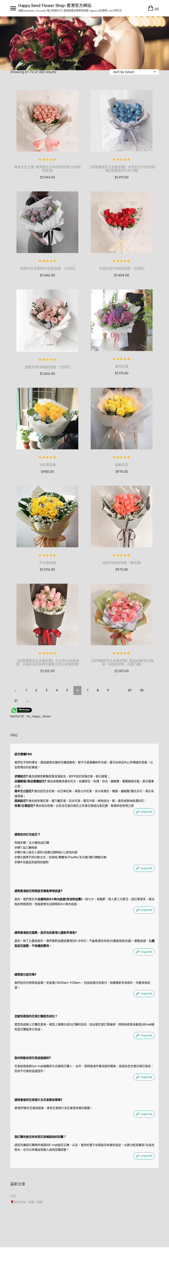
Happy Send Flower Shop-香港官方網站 (54, 5)
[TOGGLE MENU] (13, 8)
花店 (13, 1196)
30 (142, 690)
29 (129, 690)
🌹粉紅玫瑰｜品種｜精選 (26, 1202)
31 (15, 701)
